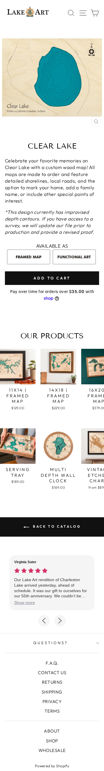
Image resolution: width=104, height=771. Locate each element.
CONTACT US (52, 672)
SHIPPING (52, 692)
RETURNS (52, 682)
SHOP (52, 741)
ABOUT (52, 731)
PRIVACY (52, 701)
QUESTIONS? (50, 642)
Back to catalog (56, 526)
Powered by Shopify (52, 765)
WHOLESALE (52, 750)
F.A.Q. (52, 663)
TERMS (52, 711)
